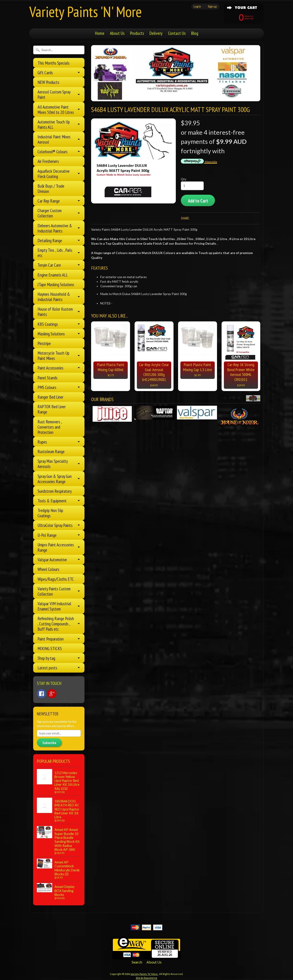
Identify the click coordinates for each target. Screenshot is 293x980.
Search (137, 962)
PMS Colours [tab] (47, 387)
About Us (117, 33)
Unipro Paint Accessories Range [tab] (56, 547)
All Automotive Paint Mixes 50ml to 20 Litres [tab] (56, 109)
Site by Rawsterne (146, 977)
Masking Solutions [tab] (51, 334)
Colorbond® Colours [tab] (53, 151)
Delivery (156, 33)
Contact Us (177, 33)
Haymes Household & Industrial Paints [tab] (54, 296)
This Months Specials (54, 63)
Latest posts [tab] (47, 668)
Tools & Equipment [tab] (52, 501)
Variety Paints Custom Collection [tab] (54, 591)
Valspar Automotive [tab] (52, 559)
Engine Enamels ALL (53, 274)
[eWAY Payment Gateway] (146, 956)
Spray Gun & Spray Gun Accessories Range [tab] (55, 478)
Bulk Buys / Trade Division (51, 188)
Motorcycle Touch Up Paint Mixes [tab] (53, 355)
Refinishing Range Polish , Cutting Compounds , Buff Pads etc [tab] (56, 624)
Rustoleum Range (51, 451)
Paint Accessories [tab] (50, 368)
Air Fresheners (48, 161)
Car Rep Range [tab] (49, 201)
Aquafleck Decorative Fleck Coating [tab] (54, 173)
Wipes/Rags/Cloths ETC (56, 579)
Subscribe (49, 742)
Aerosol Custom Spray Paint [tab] (54, 94)
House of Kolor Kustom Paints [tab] (55, 311)
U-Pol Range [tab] (47, 535)
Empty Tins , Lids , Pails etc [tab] (55, 252)
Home (99, 33)
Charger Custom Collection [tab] (50, 213)
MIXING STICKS (50, 648)
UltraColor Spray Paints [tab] (55, 525)
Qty (183, 179)
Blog (194, 33)
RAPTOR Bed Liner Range (52, 409)
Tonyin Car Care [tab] (49, 265)
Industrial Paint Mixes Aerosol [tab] (54, 139)
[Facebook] (41, 693)
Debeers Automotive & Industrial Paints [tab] (55, 228)
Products (137, 33)
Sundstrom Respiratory (55, 491)
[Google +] (52, 693)
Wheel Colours (48, 569)
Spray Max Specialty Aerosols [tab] (53, 463)
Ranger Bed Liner (50, 397)
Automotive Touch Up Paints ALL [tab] (54, 124)
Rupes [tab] (42, 442)
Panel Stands (47, 377)
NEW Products (48, 82)
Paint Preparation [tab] (51, 639)
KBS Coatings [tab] (48, 324)
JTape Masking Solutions (56, 284)
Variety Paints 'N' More (85, 11)
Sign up (212, 6)
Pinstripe (44, 343)
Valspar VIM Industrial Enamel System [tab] (54, 606)
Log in (197, 6)
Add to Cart (198, 201)
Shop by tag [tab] (46, 658)
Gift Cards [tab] (45, 72)
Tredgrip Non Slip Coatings (50, 513)
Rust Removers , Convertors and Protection (50, 427)
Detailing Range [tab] (50, 240)
